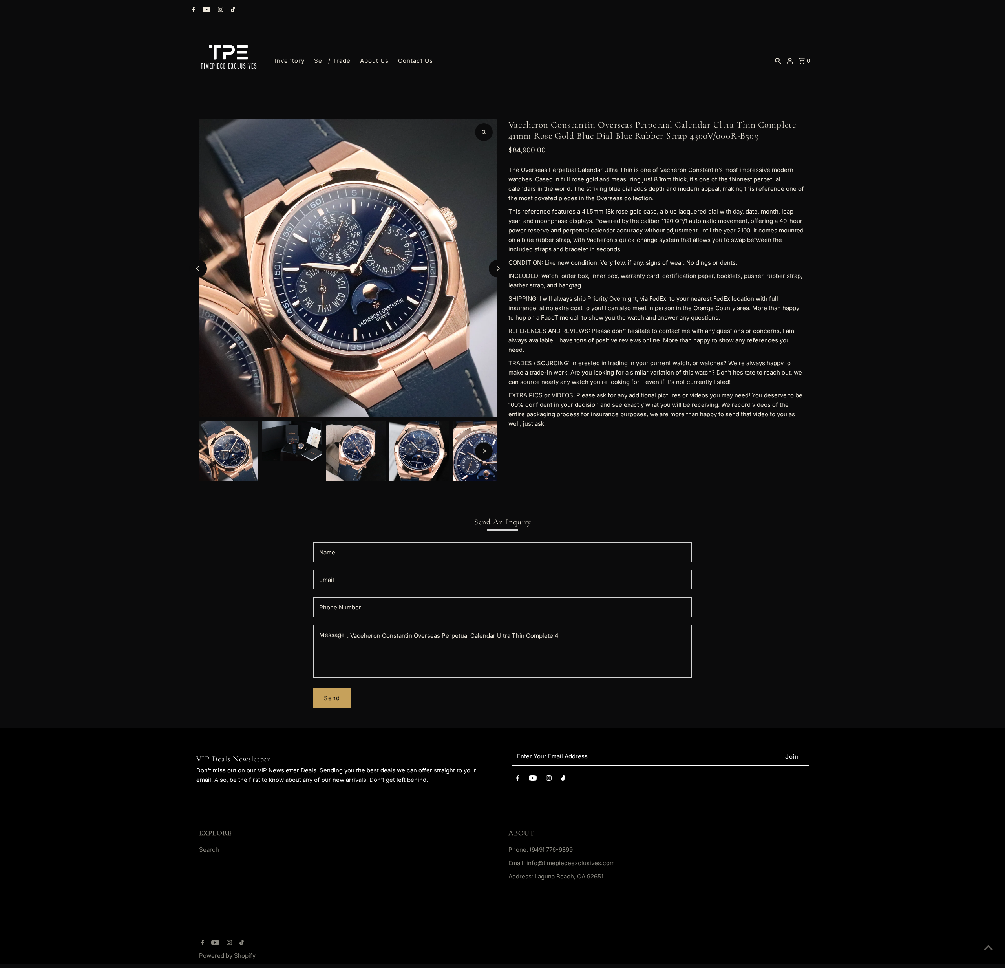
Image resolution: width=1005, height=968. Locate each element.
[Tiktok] (232, 10)
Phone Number (340, 607)
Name (327, 552)
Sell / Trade (332, 60)
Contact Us (415, 60)
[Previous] (198, 268)
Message (332, 635)
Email (326, 580)
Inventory (290, 60)
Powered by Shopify (227, 955)
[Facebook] (192, 10)
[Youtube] (205, 10)
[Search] (778, 60)
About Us (374, 60)
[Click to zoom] (484, 132)
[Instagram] (219, 10)
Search (209, 849)
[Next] (497, 268)
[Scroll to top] (988, 947)
